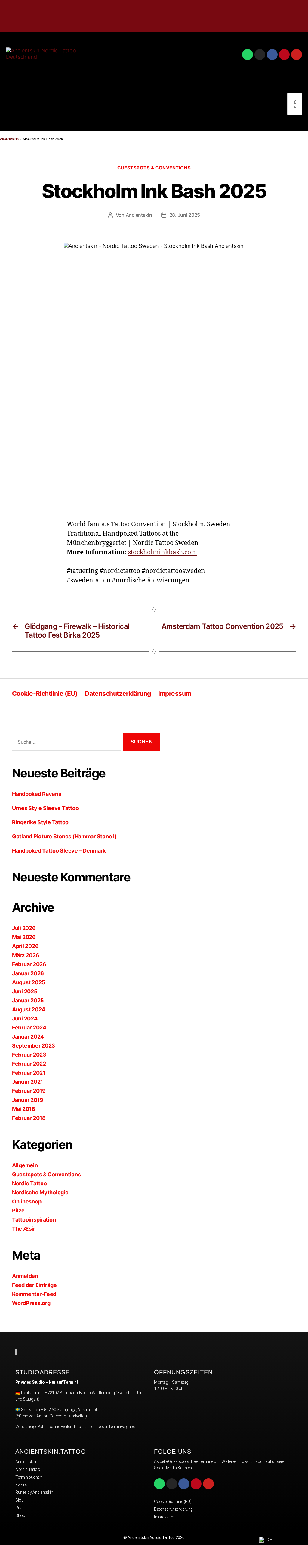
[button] (10, 104)
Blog (19, 1500)
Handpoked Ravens (36, 794)
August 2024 (28, 1009)
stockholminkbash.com (162, 552)
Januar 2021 (27, 1082)
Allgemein (25, 1165)
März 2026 (25, 955)
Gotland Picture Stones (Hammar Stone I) (64, 836)
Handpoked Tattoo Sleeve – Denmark (59, 850)
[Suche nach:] (65, 743)
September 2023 (33, 1045)
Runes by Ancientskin (34, 1492)
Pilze (18, 1210)
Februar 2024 (29, 1027)
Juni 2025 (25, 991)
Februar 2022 (29, 1064)
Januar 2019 (27, 1100)
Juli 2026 (24, 928)
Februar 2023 (29, 1055)
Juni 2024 (25, 1018)
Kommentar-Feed (34, 1294)
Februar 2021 (28, 1073)
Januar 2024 (28, 1036)
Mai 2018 (23, 1109)
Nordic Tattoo (29, 1183)
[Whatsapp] (247, 54)
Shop (20, 1515)
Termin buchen (28, 1477)
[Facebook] (272, 54)
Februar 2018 (29, 1118)
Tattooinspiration (34, 1219)
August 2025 (28, 982)
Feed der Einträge (34, 1285)
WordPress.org (31, 1303)
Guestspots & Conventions (154, 168)
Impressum (174, 693)
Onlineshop (26, 1201)
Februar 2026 (29, 964)
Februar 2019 (29, 1091)
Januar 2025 (28, 1000)
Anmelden (25, 1276)
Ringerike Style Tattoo (40, 822)
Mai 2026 (24, 937)
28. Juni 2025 (184, 215)
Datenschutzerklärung (118, 693)
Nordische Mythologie (40, 1192)
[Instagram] (259, 54)
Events (21, 1484)
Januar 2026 (28, 973)
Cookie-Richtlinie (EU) (45, 693)
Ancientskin (9, 138)
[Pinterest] (284, 54)
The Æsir (23, 1228)
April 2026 (25, 946)
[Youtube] (296, 54)
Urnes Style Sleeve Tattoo (45, 808)
